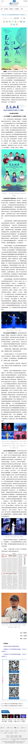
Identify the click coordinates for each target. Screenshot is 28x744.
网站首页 (2, 731)
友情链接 (5, 732)
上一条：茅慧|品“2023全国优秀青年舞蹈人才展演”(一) (12, 703)
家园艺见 (11, 8)
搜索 (14, 1)
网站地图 (25, 1)
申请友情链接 (10, 732)
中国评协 (6, 8)
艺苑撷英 (17, 8)
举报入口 (16, 732)
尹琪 (24, 18)
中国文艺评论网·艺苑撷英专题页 (11, 646)
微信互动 (17, 727)
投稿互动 (3, 727)
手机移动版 (11, 727)
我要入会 (24, 727)
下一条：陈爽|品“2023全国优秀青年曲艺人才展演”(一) (12, 705)
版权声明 (16, 731)
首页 (2, 8)
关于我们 (11, 731)
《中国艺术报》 (16, 18)
